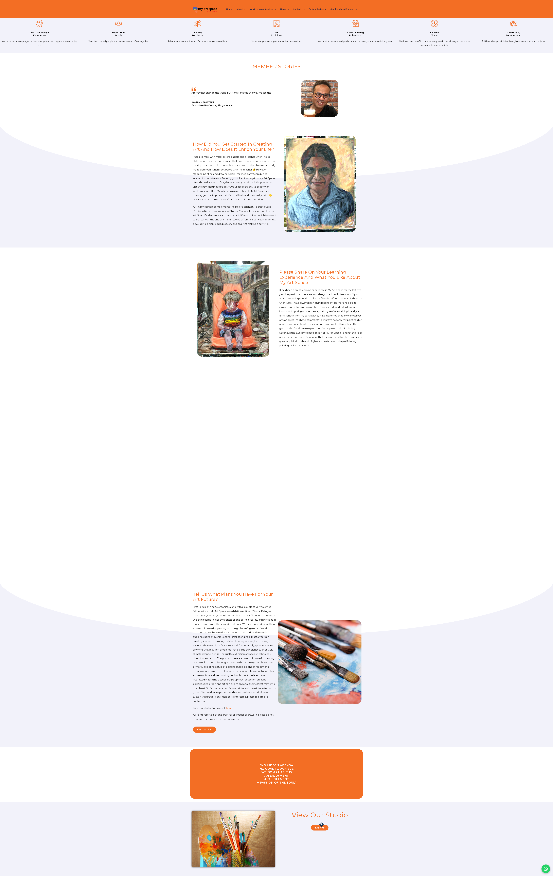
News (283, 9)
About (239, 9)
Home (229, 9)
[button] (204, 730)
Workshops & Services (261, 9)
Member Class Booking (342, 9)
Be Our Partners (317, 9)
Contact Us (299, 9)
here (229, 708)
